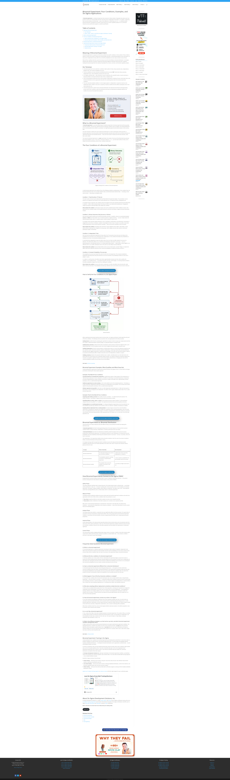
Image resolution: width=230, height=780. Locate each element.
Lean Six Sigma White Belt (66, 766)
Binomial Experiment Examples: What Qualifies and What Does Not (98, 39)
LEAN (106, 703)
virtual (109, 700)
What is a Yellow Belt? (140, 68)
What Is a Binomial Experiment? (89, 35)
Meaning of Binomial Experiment (90, 30)
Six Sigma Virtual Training (163, 765)
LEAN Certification (66, 768)
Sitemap (212, 765)
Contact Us (212, 762)
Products (142, 4)
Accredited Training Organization (89, 701)
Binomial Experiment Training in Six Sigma (93, 46)
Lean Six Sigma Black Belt (66, 762)
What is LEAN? (138, 61)
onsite (102, 700)
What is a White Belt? (140, 70)
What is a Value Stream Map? (141, 74)
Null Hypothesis (86, 721)
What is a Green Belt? (140, 65)
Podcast (20, 767)
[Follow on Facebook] (16, 775)
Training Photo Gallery (163, 768)
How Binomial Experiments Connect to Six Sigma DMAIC (94, 43)
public (105, 700)
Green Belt (87, 703)
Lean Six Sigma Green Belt (66, 764)
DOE (84, 720)
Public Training (118, 4)
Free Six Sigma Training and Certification (106, 270)
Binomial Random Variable (88, 716)
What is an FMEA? (139, 72)
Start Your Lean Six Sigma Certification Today (106, 539)
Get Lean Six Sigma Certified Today (106, 472)
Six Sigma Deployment (163, 766)
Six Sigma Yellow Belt (115, 765)
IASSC (119, 105)
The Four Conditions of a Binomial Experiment (92, 36)
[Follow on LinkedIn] (18, 775)
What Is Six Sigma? (139, 63)
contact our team (103, 671)
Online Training (135, 4)
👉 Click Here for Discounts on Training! (115, 730)
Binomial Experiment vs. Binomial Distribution (92, 41)
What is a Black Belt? (140, 67)
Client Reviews (212, 768)
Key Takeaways (88, 31)
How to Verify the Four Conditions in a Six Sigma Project (96, 38)
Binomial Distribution (87, 715)
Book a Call (86, 709)
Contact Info (18, 760)
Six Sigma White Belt (115, 766)
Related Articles (88, 48)
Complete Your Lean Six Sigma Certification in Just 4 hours (106, 418)
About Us (15, 767)
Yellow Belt (98, 703)
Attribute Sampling (91, 363)
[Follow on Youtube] (20, 775)
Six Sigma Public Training (163, 764)
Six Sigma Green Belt (102, 4)
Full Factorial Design (87, 718)
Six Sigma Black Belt (111, 4)
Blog (18, 767)
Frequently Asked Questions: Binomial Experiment (95, 44)
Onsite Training (127, 4)
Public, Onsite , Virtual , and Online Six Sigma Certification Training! (98, 33)
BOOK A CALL (118, 116)
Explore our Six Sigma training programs (91, 671)
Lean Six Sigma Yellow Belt (66, 765)
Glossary (212, 764)
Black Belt (92, 703)
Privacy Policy (212, 766)
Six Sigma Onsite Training (163, 762)
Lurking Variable (90, 634)
